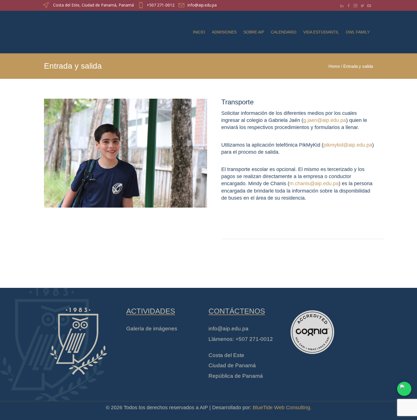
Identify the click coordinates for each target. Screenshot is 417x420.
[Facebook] (348, 6)
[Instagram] (355, 6)
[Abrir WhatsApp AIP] (404, 389)
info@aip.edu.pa (202, 5)
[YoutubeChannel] (369, 6)
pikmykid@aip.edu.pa (347, 145)
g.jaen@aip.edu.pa (324, 120)
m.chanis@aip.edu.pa (314, 184)
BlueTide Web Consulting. (282, 407)
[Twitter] (362, 6)
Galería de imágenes (151, 329)
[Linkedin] (342, 6)
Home (334, 66)
